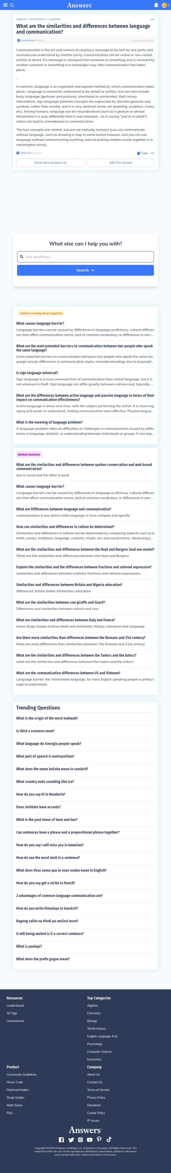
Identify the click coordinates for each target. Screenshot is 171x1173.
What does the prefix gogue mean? (43, 959)
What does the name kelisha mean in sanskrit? (52, 769)
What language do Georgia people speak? (48, 743)
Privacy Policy (96, 1097)
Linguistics (54, 19)
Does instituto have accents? (38, 807)
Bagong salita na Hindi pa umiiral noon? (47, 921)
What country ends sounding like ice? (45, 781)
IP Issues (93, 1121)
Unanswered (15, 1021)
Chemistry (94, 1013)
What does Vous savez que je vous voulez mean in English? (61, 870)
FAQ (10, 1113)
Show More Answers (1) (50, 163)
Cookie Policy (96, 1113)
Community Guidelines (21, 1074)
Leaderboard (15, 1005)
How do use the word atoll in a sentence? (48, 857)
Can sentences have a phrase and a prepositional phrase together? (67, 832)
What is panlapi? (29, 946)
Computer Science (99, 1052)
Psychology (94, 1044)
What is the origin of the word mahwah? (47, 718)
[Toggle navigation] (5, 5)
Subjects (21, 19)
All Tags (12, 1013)
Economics (94, 1059)
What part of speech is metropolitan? (45, 756)
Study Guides (15, 1097)
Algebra (92, 1005)
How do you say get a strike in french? (45, 883)
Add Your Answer (121, 163)
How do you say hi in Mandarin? (40, 794)
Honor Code (15, 1082)
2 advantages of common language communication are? (59, 895)
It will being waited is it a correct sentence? (50, 933)
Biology (92, 1021)
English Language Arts (102, 1036)
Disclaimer (94, 1105)
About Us (93, 1074)
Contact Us (94, 1082)
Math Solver (15, 1105)
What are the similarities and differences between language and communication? (83, 29)
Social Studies (37, 19)
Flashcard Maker (18, 1090)
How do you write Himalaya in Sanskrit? (47, 908)
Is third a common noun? (35, 731)
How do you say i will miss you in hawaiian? (50, 845)
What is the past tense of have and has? (46, 819)
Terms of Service (98, 1090)
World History (96, 1029)
